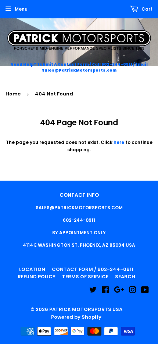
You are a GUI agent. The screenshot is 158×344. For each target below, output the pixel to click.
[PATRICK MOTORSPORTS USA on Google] (119, 291)
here (119, 142)
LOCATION (32, 269)
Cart (146, 9)
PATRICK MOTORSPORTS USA (85, 309)
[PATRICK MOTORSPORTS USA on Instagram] (132, 291)
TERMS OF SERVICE (85, 276)
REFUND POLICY (36, 276)
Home (13, 93)
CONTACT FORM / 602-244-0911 (92, 269)
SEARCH (125, 276)
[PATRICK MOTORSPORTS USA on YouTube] (145, 291)
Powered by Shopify (76, 317)
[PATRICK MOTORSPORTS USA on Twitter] (93, 291)
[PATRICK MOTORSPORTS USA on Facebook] (105, 291)
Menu (21, 9)
